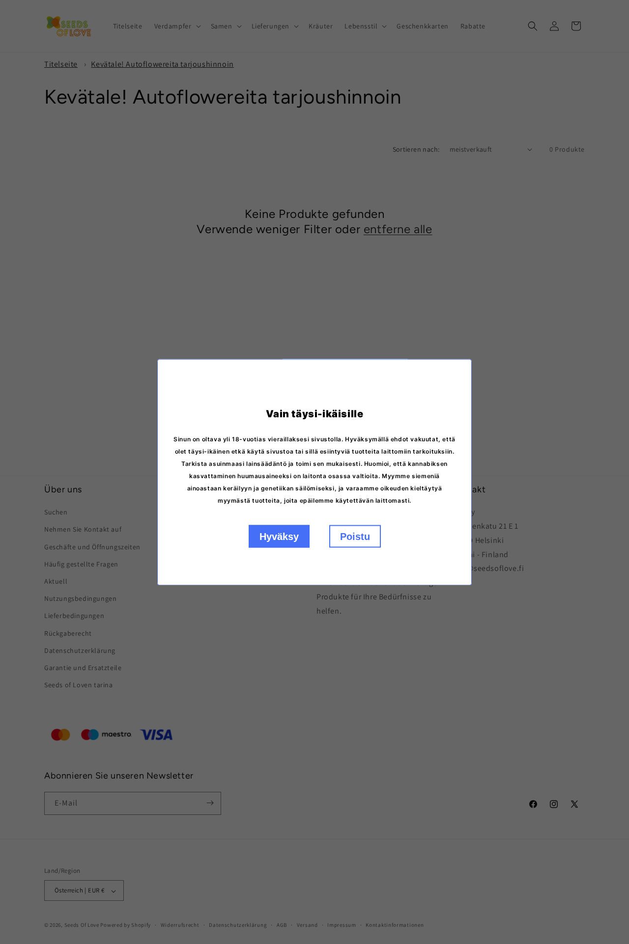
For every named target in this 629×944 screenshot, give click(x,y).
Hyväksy (279, 536)
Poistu (355, 536)
